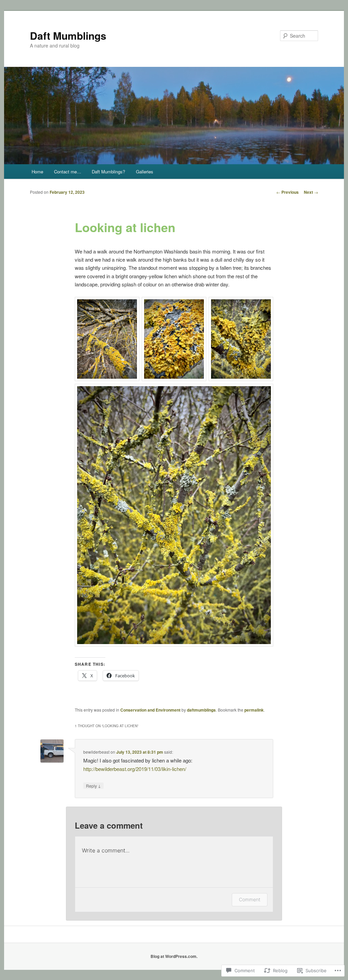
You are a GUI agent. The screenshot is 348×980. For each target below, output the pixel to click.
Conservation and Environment (150, 710)
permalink (254, 710)
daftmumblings (201, 710)
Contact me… (67, 171)
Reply (93, 786)
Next (311, 192)
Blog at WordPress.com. (174, 956)
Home (37, 171)
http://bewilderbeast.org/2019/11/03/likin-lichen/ (134, 768)
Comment (249, 899)
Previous (287, 192)
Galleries (144, 171)
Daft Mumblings (68, 35)
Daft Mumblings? (108, 171)
